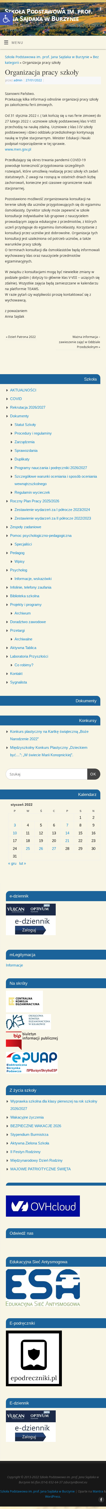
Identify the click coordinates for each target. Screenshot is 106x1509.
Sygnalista (18, 682)
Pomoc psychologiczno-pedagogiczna (40, 535)
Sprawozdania (26, 450)
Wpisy (20, 561)
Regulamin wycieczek (32, 492)
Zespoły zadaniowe (25, 527)
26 (41, 848)
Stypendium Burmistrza (29, 1134)
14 (67, 833)
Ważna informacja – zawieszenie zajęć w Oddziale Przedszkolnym (79, 342)
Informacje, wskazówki (33, 579)
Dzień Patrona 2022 (21, 337)
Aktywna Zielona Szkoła (29, 1143)
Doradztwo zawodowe (28, 622)
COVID (16, 399)
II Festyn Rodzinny (25, 1152)
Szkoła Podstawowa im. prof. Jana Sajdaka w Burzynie (48, 14)
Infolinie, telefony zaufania (30, 587)
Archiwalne (23, 639)
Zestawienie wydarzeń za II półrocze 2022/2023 (53, 518)
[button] (6, 18)
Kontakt (16, 673)
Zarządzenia (25, 442)
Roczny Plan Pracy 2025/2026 (34, 501)
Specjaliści (23, 544)
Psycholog (18, 570)
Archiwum (23, 613)
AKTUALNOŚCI (23, 390)
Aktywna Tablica (23, 648)
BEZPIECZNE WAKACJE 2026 (35, 1126)
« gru (12, 863)
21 (67, 841)
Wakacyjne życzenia (27, 1117)
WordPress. (53, 1496)
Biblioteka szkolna (24, 596)
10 (15, 833)
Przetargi (17, 630)
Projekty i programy (26, 604)
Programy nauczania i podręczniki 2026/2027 (51, 468)
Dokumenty (19, 416)
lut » (22, 863)
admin (18, 80)
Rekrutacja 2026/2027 (27, 407)
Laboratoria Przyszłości (29, 656)
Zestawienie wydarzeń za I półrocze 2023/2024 (52, 510)
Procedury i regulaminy (33, 433)
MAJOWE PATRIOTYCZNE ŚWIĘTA (40, 1169)
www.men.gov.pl (18, 149)
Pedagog (17, 553)
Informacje (14, 965)
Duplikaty (22, 459)
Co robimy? (24, 665)
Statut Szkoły (25, 424)
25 (28, 848)
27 (54, 848)
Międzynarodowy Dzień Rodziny (36, 1160)
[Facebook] (100, 10)
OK (91, 774)
